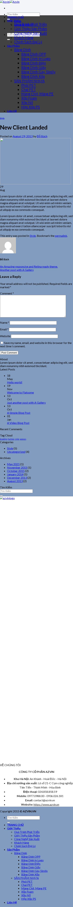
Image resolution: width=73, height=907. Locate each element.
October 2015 (16, 471)
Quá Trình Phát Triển (30, 24)
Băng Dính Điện (33, 63)
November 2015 (17, 467)
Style (2, 118)
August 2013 (15, 481)
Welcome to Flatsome (20, 392)
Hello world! (14, 382)
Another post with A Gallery (17, 269)
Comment (7, 293)
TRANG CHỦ (15, 17)
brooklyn (3, 439)
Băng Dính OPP (33, 54)
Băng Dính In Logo (35, 58)
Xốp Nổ (27, 102)
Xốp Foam (29, 98)
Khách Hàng (23, 37)
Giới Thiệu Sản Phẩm (30, 29)
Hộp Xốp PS (30, 107)
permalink (61, 235)
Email (4, 329)
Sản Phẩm (13, 46)
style (17, 439)
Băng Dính (22, 50)
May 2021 (13, 464)
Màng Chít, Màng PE (37, 94)
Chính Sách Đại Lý (28, 42)
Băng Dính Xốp (33, 76)
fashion (11, 439)
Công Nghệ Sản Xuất (30, 33)
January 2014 (15, 474)
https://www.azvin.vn (46, 804)
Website (5, 336)
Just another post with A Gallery (26, 402)
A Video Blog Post (18, 423)
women (23, 439)
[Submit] (8, 39)
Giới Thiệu (14, 20)
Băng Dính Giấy (33, 67)
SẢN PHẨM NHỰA (29, 81)
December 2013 (17, 477)
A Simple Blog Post (18, 412)
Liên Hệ (12, 111)
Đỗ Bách (42, 136)
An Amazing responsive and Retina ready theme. (29, 266)
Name (4, 322)
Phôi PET (28, 85)
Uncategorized (16, 451)
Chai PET (28, 89)
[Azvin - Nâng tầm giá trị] (9, 1)
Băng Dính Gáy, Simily (38, 72)
